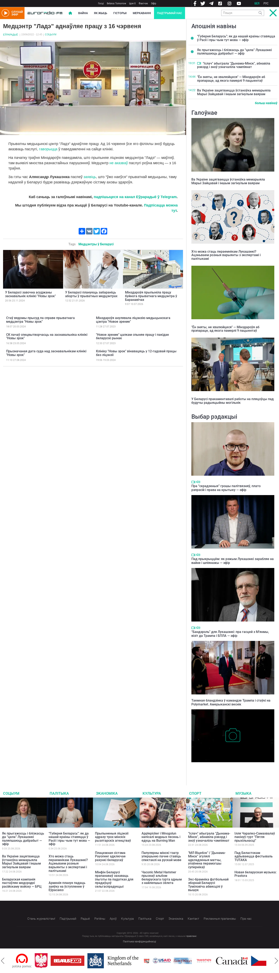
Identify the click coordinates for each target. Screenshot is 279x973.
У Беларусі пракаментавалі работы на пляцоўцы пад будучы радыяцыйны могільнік (232, 401)
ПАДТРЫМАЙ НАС (169, 13)
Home (70, 13)
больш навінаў (266, 103)
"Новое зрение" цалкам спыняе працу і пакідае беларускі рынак (132, 336)
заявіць (90, 177)
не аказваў (118, 163)
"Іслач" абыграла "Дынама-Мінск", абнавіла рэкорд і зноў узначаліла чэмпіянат (233, 65)
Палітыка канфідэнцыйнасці (139, 941)
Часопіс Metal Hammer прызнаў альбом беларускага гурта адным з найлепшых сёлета (162, 877)
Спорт (195, 793)
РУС (266, 3)
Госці (101, 3)
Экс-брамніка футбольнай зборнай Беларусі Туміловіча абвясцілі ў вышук (208, 884)
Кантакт (193, 919)
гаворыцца (48, 149)
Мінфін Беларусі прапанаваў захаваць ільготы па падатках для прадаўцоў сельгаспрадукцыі (114, 879)
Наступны (276, 961)
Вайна (83, 13)
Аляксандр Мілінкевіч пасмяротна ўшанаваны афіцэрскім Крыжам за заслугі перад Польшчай (226, 768)
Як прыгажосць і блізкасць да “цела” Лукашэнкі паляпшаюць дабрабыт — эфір (234, 52)
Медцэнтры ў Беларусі (96, 244)
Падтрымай (68, 919)
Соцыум (50, 34)
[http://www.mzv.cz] (181, 961)
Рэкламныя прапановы (220, 919)
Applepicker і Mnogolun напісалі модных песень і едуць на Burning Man (161, 836)
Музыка (243, 793)
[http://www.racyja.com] (124, 960)
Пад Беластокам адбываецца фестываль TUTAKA (253, 856)
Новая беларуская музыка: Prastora (255, 874)
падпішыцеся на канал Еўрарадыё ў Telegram (135, 197)
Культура (152, 793)
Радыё (85, 919)
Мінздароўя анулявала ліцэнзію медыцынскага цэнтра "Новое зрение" (133, 320)
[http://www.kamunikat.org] (160, 961)
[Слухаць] (198, 482)
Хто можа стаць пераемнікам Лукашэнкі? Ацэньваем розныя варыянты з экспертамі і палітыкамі (226, 255)
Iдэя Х (132, 3)
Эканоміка (107, 793)
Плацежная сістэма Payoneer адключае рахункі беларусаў (110, 856)
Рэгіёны (99, 919)
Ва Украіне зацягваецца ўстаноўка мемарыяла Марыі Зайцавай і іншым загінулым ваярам (234, 92)
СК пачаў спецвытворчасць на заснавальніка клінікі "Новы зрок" (46, 336)
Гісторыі (120, 13)
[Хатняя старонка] (45, 13)
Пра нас (246, 919)
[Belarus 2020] (45, 961)
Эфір (153, 3)
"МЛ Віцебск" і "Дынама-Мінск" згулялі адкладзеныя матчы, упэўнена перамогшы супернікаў (207, 860)
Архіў (113, 919)
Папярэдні (2, 961)
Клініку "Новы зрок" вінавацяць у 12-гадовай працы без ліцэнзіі (136, 353)
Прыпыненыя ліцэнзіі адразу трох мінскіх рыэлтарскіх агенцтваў (113, 836)
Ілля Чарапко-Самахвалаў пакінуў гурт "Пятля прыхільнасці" (254, 836)
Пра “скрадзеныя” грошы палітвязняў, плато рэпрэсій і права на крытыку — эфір (226, 488)
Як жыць (100, 13)
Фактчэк (143, 3)
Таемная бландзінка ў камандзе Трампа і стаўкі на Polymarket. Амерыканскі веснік (230, 702)
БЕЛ (256, 3)
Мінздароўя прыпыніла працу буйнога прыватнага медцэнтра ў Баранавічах (151, 295)
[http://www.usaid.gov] (139, 961)
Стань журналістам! (41, 919)
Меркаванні (142, 13)
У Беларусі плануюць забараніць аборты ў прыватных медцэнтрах (91, 294)
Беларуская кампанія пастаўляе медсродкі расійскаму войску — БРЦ (21, 882)
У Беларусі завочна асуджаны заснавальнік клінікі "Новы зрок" (30, 294)
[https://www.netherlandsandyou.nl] (91, 960)
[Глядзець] (199, 63)
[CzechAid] (245, 961)
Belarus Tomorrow (116, 3)
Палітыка (59, 793)
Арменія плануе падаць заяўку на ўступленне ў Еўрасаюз (67, 886)
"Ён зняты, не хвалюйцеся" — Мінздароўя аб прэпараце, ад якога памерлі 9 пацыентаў (231, 79)
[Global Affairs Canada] (209, 961)
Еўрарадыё (10, 34)
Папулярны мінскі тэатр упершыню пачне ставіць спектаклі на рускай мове (161, 856)
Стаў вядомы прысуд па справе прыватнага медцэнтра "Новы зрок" (40, 320)
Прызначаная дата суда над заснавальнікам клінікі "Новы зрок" (46, 353)
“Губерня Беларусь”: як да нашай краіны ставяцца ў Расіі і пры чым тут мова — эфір (236, 38)
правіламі (191, 936)
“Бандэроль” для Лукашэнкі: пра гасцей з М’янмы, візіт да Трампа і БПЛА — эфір (230, 634)
